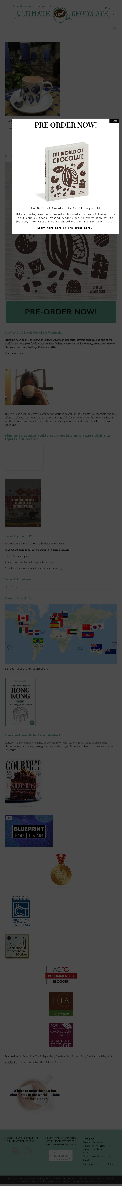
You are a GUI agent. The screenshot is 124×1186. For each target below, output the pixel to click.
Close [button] (114, 121)
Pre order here (79, 227)
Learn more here (49, 227)
